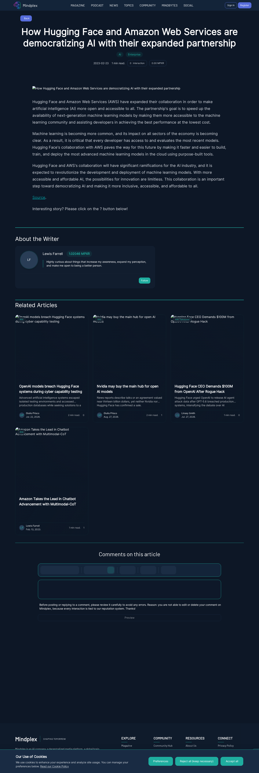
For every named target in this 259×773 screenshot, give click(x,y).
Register (244, 5)
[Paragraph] (110, 570)
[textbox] (129, 593)
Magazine (126, 745)
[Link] (74, 570)
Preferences (160, 761)
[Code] (67, 570)
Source (38, 197)
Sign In (231, 5)
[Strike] (59, 570)
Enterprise (134, 54)
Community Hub (163, 745)
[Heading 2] (95, 570)
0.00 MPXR (158, 63)
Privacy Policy (226, 745)
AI (120, 54)
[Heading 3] (103, 570)
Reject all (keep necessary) (196, 761)
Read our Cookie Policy (54, 766)
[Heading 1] (88, 570)
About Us (191, 745)
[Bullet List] (123, 570)
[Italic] (52, 570)
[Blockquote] (152, 570)
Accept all (232, 761)
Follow (144, 280)
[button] (129, 589)
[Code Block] (144, 570)
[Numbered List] (131, 570)
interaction (137, 63)
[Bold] (44, 570)
